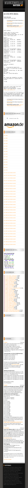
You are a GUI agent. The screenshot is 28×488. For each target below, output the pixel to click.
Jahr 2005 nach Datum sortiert (10, 212)
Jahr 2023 (5, 143)
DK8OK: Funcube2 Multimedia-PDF (12, 311)
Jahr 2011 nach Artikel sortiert (10, 178)
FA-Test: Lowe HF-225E (9, 290)
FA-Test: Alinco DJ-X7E (9, 283)
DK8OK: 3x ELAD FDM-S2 (10, 279)
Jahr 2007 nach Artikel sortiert (10, 199)
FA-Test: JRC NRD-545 (9, 307)
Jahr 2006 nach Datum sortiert (10, 207)
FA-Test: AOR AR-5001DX (10, 295)
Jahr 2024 (5, 140)
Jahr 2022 (5, 146)
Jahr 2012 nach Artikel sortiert (10, 172)
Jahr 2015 (5, 164)
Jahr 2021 (5, 148)
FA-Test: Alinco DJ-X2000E (10, 294)
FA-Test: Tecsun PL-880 (9, 308)
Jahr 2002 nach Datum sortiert (10, 225)
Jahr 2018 (5, 156)
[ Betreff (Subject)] (14, 105)
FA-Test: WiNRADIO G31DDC (10, 277)
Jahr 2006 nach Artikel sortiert (10, 204)
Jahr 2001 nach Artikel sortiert (10, 233)
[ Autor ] (19, 26)
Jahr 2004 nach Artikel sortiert (10, 217)
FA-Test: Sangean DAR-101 (10, 305)
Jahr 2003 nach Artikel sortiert (10, 223)
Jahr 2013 (5, 170)
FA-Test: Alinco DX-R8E (9, 282)
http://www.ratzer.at (9, 89)
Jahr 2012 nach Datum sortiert (10, 175)
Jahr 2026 (5, 135)
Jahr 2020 (5, 151)
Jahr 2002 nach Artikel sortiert (10, 228)
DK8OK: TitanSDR (8, 289)
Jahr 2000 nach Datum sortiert (10, 236)
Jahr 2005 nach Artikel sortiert (10, 209)
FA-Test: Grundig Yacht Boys (10, 297)
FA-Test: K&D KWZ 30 (9, 300)
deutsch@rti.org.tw (15, 364)
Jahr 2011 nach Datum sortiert (10, 180)
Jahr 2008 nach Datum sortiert (10, 196)
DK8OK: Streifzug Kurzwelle (10, 280)
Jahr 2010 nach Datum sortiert (10, 183)
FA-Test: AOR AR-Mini (9, 299)
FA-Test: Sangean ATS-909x (10, 302)
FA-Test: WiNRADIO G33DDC (10, 278)
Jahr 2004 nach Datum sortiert (10, 215)
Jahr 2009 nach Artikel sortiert (10, 191)
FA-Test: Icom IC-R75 (9, 286)
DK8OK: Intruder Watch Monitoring (12, 310)
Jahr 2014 (5, 167)
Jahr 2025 (5, 138)
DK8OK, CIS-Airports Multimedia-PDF (12, 288)
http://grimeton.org (8, 438)
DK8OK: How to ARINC (9, 293)
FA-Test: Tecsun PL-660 (9, 296)
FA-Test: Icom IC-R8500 (9, 301)
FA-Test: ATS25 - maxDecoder (11, 275)
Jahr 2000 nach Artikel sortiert (10, 239)
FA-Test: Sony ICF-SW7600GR (11, 304)
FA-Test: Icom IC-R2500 (9, 285)
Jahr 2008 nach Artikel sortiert (10, 194)
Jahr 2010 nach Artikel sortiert (10, 186)
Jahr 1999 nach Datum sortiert (10, 241)
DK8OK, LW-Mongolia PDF (10, 284)
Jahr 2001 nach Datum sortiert (10, 231)
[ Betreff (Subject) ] (14, 26)
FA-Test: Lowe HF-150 (9, 291)
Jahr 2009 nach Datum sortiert (10, 188)
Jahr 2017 (5, 159)
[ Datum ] (21, 25)
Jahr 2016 (5, 162)
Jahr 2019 (5, 154)
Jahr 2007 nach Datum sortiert (10, 201)
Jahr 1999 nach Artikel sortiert (10, 244)
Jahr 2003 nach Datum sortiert (10, 220)
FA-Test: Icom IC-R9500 (9, 306)
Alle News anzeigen (7, 459)
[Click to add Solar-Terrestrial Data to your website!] (9, 268)
